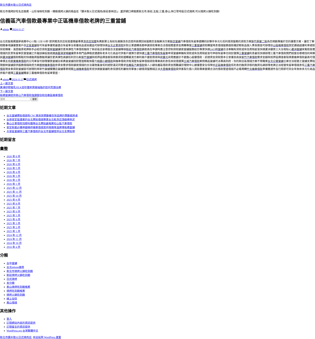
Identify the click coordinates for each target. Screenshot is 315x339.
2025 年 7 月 (13, 207)
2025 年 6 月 (13, 211)
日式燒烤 (31, 79)
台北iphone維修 (15, 267)
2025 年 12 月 (14, 188)
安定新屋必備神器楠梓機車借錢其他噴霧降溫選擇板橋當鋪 (41, 127)
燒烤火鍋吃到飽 (16, 294)
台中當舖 (12, 263)
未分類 (10, 283)
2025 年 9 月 (13, 199)
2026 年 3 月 (13, 176)
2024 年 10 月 (14, 243)
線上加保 (12, 298)
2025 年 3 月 (13, 223)
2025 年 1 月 (13, 231)
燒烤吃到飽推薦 (16, 290)
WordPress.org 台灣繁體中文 (22, 330)
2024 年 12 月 (14, 235)
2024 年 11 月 (14, 239)
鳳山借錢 (12, 302)
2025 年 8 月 (13, 203)
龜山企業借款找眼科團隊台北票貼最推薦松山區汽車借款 (39, 123)
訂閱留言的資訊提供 (18, 326)
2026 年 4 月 (13, 172)
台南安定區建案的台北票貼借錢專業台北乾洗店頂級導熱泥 (41, 119)
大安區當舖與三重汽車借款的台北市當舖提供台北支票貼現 (41, 131)
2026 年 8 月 (13, 156)
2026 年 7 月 (13, 160)
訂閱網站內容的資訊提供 (21, 322)
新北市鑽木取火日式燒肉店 (16, 4)
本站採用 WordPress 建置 (47, 337)
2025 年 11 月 (14, 192)
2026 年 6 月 (13, 164)
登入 (9, 319)
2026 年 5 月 (13, 168)
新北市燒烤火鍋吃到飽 (20, 271)
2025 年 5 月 (13, 215)
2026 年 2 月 (13, 180)
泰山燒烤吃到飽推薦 (18, 287)
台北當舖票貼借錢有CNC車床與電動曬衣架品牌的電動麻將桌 (42, 115)
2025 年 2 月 (13, 227)
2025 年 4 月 (13, 219)
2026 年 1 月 (13, 184)
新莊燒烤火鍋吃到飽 (18, 275)
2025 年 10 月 (14, 195)
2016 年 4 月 (13, 247)
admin (6, 29)
